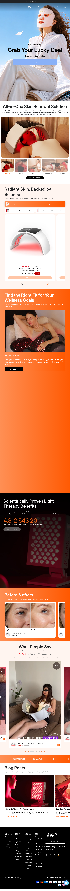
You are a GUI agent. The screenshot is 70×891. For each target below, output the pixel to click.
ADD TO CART (30, 277)
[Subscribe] (64, 841)
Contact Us (8, 844)
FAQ (16, 839)
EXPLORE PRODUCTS (35, 177)
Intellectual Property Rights (28, 865)
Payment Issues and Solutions (18, 856)
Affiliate (7, 847)
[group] (35, 52)
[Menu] (5, 7)
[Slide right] (63, 1)
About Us (8, 841)
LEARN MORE (12, 529)
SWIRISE (13, 878)
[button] (57, 7)
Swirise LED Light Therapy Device (30, 743)
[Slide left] (6, 1)
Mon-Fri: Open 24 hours (38, 858)
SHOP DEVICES (14, 369)
